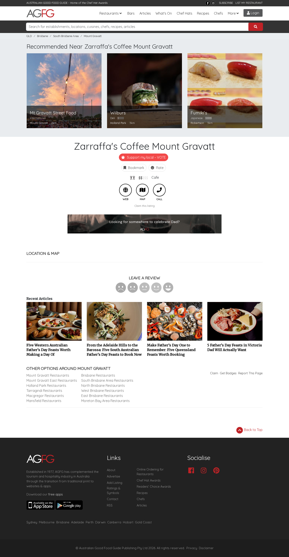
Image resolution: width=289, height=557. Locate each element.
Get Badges (228, 373)
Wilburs (118, 112)
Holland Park (118, 123)
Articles (145, 13)
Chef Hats (184, 13)
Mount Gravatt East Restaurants (51, 380)
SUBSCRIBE (226, 2)
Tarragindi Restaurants (44, 390)
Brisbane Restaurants (98, 375)
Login (254, 13)
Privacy (191, 548)
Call (159, 190)
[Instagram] (213, 3)
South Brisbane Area (66, 36)
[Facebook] (207, 3)
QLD (29, 36)
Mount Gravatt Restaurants (47, 375)
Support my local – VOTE (146, 157)
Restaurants (109, 13)
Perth (90, 522)
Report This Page (250, 373)
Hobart (128, 522)
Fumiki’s (199, 112)
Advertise (113, 476)
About (111, 470)
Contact (112, 499)
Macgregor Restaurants (45, 396)
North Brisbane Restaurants (103, 385)
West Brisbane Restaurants (102, 390)
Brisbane (42, 36)
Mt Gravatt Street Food (53, 112)
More (232, 13)
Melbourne (47, 522)
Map (142, 190)
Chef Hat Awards (97, 2)
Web (125, 190)
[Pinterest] (217, 470)
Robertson (197, 123)
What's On (164, 13)
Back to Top (253, 430)
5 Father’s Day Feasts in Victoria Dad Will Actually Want (234, 347)
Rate (159, 168)
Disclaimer (206, 548)
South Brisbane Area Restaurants (107, 380)
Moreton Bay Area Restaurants (105, 401)
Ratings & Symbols (113, 490)
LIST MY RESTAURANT (249, 2)
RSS (110, 505)
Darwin (100, 522)
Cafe (155, 177)
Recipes (203, 13)
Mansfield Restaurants (43, 401)
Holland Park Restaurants (46, 385)
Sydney (31, 522)
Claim (214, 373)
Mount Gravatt (93, 36)
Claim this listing (145, 205)
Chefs (218, 13)
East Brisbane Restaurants (102, 396)
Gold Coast (143, 522)
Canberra (114, 522)
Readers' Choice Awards (154, 486)
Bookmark (135, 168)
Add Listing (114, 483)
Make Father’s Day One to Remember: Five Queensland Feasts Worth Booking (171, 350)
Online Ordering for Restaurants (150, 472)
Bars (131, 13)
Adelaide (77, 522)
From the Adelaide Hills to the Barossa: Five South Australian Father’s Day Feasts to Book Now (114, 350)
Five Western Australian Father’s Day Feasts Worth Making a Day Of (48, 350)
